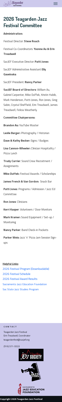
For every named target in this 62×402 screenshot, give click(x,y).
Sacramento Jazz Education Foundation (25, 284)
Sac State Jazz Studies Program (21, 289)
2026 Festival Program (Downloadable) (26, 269)
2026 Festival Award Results (20, 279)
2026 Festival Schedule (16, 274)
